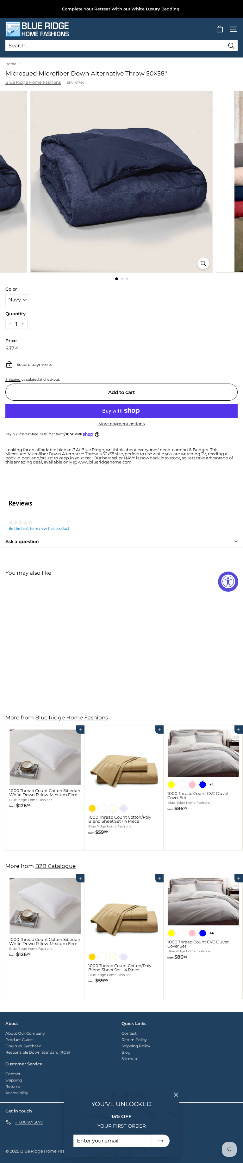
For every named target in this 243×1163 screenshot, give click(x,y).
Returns (12, 1086)
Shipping (13, 379)
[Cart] (219, 29)
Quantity (15, 314)
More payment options (121, 424)
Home (10, 64)
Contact (129, 1033)
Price (11, 340)
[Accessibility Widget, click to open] (228, 582)
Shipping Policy (136, 1046)
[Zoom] (203, 263)
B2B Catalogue (55, 866)
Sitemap (129, 1058)
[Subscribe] (161, 1141)
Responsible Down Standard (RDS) (37, 1052)
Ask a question (22, 541)
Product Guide (19, 1039)
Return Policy (134, 1039)
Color (11, 289)
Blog (126, 1052)
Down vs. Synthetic (23, 1046)
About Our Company (25, 1033)
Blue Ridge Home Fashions (33, 82)
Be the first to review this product (39, 529)
